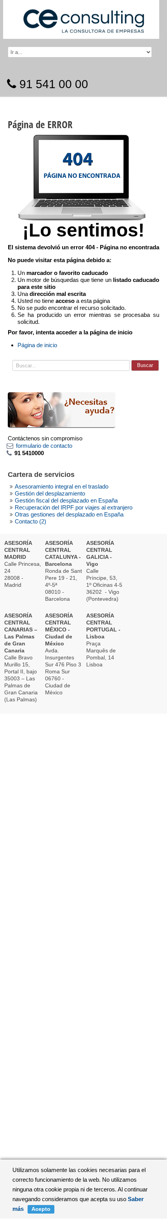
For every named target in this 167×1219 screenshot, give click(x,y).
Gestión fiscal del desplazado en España (66, 500)
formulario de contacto (44, 445)
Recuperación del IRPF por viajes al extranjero (73, 507)
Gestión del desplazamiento (50, 493)
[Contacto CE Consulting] (61, 409)
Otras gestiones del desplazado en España (69, 514)
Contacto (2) (30, 521)
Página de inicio (37, 345)
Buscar (145, 365)
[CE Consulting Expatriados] (83, 17)
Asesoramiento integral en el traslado (61, 486)
